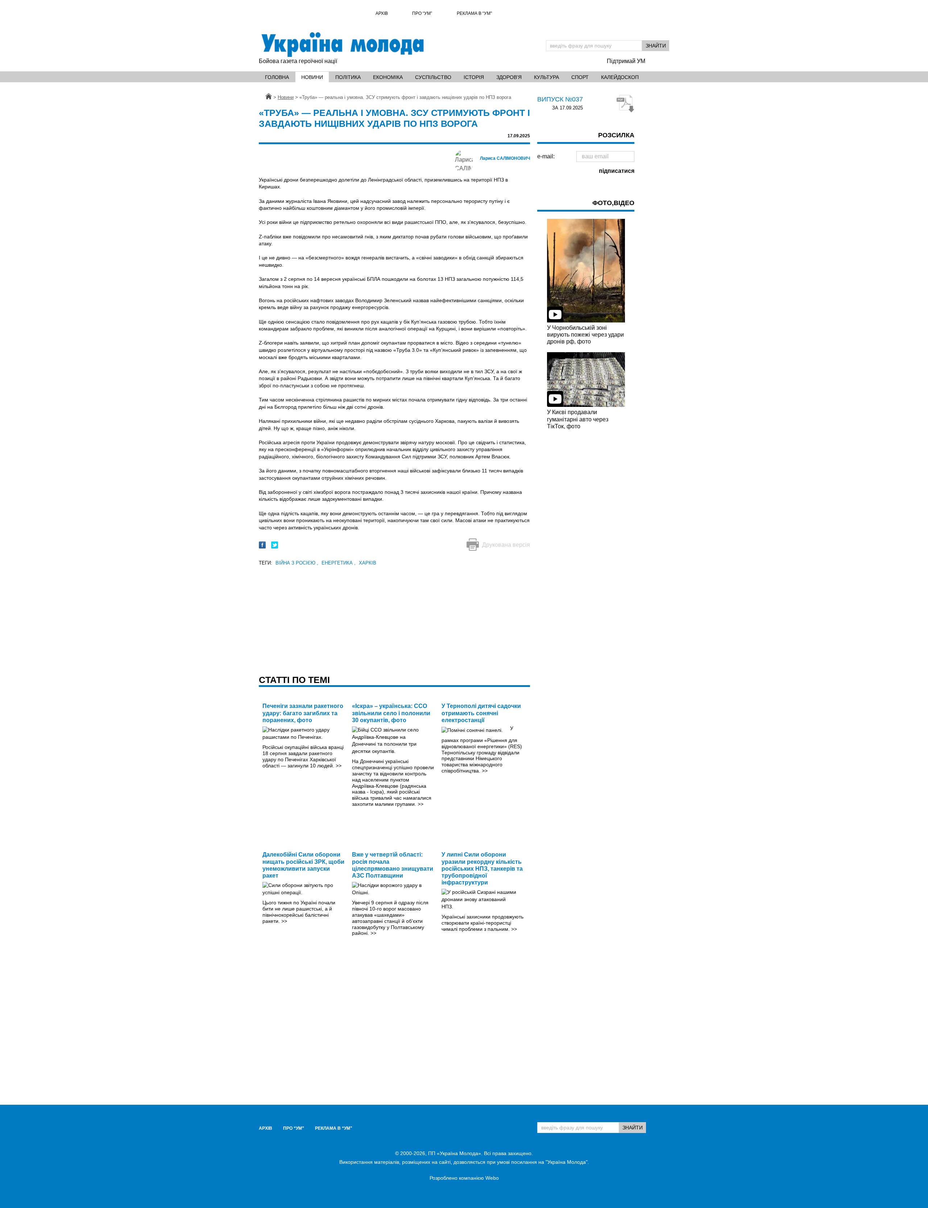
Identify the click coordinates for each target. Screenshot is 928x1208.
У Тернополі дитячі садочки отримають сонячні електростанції (481, 713)
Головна (277, 77)
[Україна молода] (342, 44)
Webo (492, 1178)
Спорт (580, 77)
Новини (312, 77)
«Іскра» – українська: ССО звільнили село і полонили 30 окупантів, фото (391, 713)
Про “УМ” (422, 13)
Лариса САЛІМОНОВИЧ (505, 158)
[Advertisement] (394, 618)
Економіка (388, 77)
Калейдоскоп (620, 77)
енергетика (339, 563)
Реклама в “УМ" (474, 13)
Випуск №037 (560, 99)
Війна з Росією (297, 563)
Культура (546, 77)
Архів (382, 13)
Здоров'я (509, 77)
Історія (474, 77)
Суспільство (433, 77)
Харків (367, 563)
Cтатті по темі (294, 680)
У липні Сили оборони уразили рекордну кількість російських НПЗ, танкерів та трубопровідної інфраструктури (482, 868)
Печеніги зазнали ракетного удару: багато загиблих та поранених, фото (302, 713)
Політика (348, 77)
